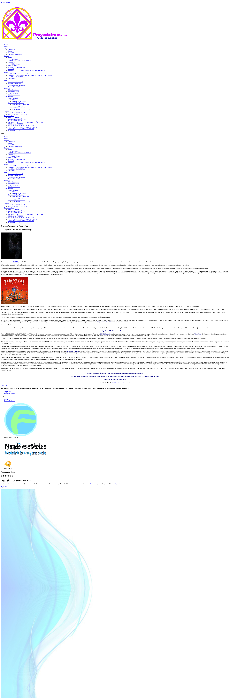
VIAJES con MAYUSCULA (16, 77)
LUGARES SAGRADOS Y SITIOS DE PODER (22, 127)
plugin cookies (118, 483)
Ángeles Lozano (5, 2)
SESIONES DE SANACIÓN (16, 112)
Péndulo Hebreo (12, 65)
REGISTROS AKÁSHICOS (16, 67)
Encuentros (11, 52)
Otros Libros (11, 78)
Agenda (6, 48)
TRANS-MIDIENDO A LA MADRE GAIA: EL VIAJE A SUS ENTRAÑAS (30, 75)
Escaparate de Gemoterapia (15, 82)
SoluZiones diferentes (14, 95)
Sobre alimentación (13, 90)
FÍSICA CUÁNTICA (14, 117)
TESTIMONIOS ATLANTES (20, 104)
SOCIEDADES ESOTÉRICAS (17, 119)
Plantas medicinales (13, 91)
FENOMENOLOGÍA (14, 130)
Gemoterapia (11, 62)
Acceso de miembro (13, 98)
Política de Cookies (9, 393)
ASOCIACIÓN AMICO (15, 86)
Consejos (7, 88)
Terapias (6, 56)
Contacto (6, 111)
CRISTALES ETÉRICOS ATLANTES (19, 61)
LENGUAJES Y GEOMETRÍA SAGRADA (21, 129)
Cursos (10, 51)
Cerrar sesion (19, 106)
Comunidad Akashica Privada (16, 108)
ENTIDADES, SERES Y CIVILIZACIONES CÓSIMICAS (25, 122)
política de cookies (93, 483)
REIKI (10, 57)
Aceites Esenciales (13, 93)
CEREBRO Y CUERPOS (15, 124)
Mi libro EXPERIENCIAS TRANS (18, 73)
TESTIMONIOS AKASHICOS (21, 109)
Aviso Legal (7, 391)
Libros (6, 72)
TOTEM (15, 262)
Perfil (13, 99)
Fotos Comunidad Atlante (15, 83)
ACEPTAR (4, 486)
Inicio (6, 44)
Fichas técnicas (16, 64)
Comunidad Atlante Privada (16, 103)
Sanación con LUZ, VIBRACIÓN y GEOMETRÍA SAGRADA (26, 70)
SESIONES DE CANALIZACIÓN (18, 114)
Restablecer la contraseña (19, 101)
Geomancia (11, 69)
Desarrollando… (9, 116)
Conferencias (11, 49)
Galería (6, 80)
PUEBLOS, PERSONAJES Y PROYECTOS (21, 125)
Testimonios (15, 59)
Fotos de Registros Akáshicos (16, 85)
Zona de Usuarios (9, 96)
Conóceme (7, 46)
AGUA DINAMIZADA (15, 120)
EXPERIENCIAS (120, 382)
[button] (115, 133)
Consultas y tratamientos (15, 54)
